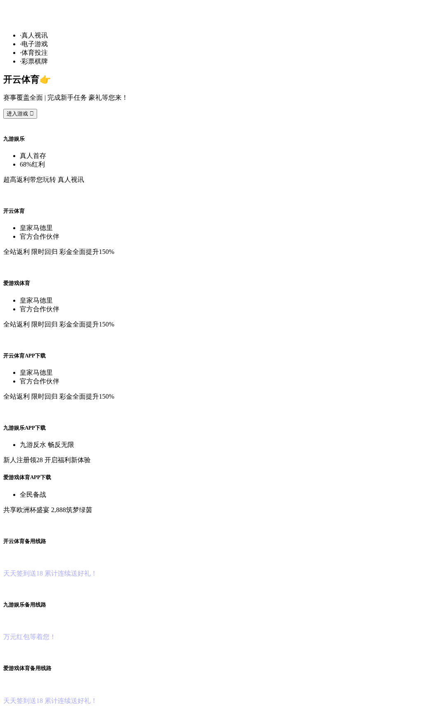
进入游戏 (20, 113)
